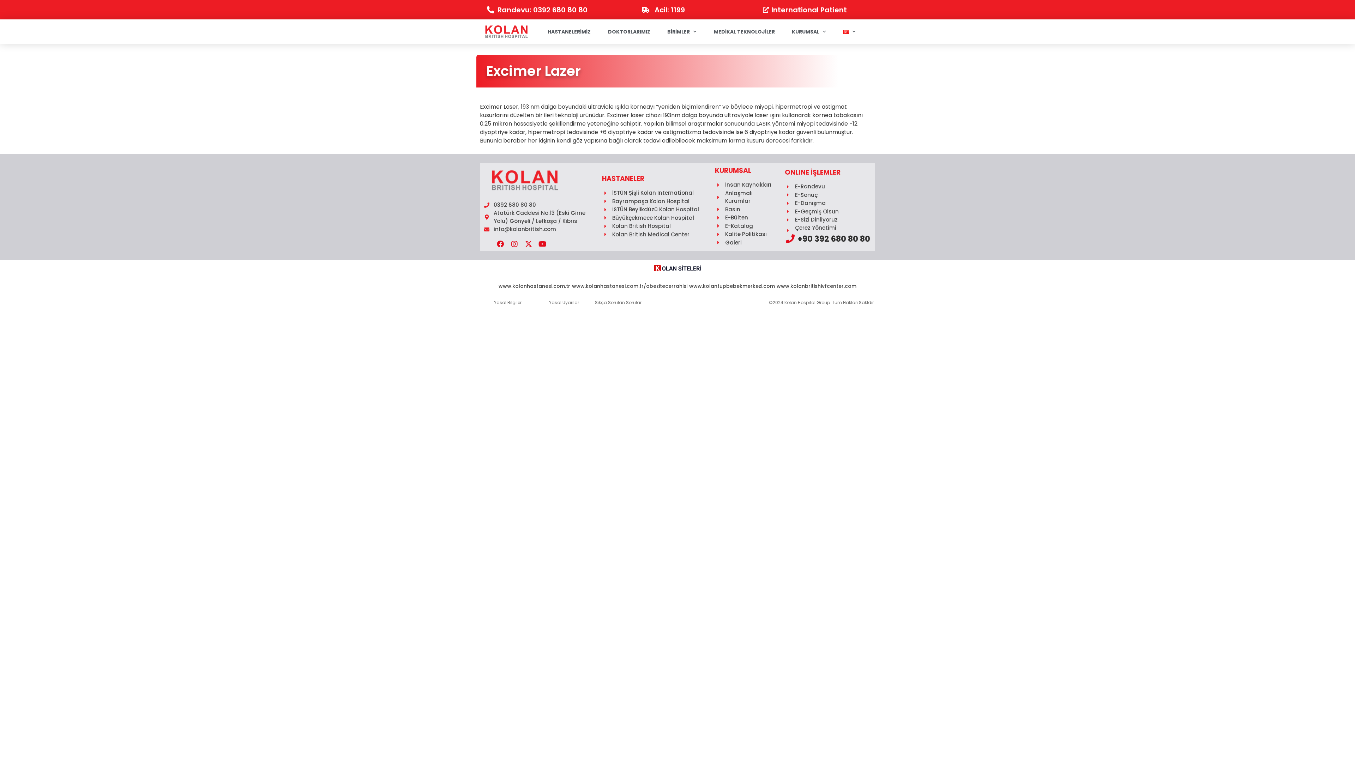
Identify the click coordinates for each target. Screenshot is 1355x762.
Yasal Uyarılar (564, 303)
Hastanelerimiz (569, 31)
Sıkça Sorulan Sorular (618, 303)
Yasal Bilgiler (508, 303)
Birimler (678, 31)
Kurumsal (805, 31)
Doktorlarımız (629, 31)
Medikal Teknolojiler (744, 31)
